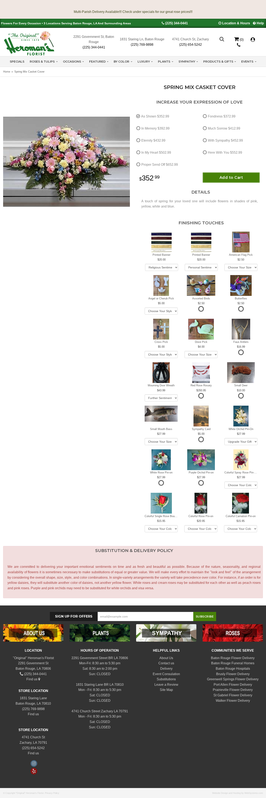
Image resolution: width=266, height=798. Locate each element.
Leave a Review (166, 684)
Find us (32, 679)
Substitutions (166, 679)
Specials (17, 61)
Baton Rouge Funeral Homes (232, 663)
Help (260, 23)
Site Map (166, 690)
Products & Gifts (218, 61)
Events (247, 61)
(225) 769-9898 (142, 44)
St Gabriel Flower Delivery (232, 695)
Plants (164, 61)
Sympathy (187, 61)
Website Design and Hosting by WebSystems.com (237, 793)
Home (6, 71)
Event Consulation (166, 674)
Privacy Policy (52, 793)
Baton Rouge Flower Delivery (233, 658)
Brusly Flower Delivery (233, 674)
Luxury (144, 61)
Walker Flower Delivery (233, 700)
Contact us (166, 663)
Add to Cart (231, 177)
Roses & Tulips (42, 61)
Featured (97, 61)
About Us (166, 658)
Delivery (166, 668)
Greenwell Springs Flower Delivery (233, 679)
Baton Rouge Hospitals (233, 668)
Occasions (72, 61)
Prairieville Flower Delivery (233, 690)
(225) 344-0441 (176, 23)
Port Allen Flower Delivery (233, 684)
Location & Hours (236, 23)
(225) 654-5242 (190, 44)
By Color (121, 61)
